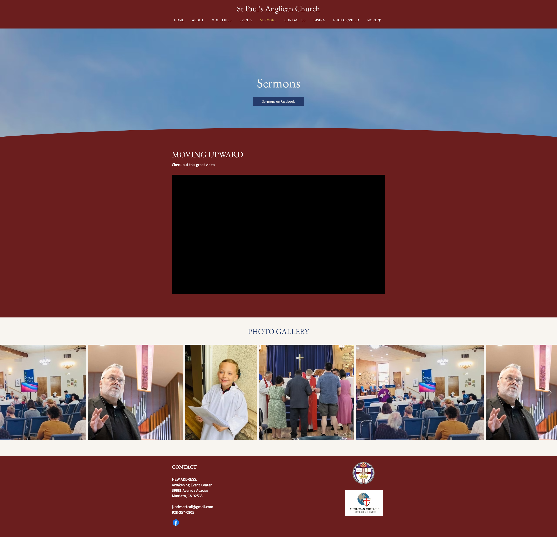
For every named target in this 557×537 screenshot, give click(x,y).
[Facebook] (176, 522)
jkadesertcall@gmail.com (192, 506)
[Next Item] (549, 392)
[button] (375, 20)
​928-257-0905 (183, 512)
